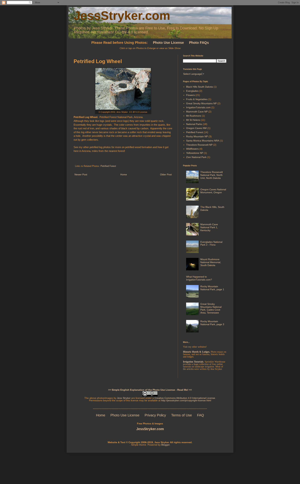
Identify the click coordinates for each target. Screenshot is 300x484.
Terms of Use (181, 415)
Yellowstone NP (194, 153)
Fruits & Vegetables (196, 99)
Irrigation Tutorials (193, 361)
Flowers (190, 95)
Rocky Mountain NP (197, 136)
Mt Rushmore (193, 115)
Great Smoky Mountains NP (201, 103)
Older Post (166, 174)
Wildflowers (192, 148)
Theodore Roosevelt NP (199, 144)
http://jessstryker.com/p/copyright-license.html (186, 400)
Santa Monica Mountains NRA (202, 140)
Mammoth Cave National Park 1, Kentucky (209, 227)
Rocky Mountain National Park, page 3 (212, 323)
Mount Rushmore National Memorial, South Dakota (210, 262)
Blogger (165, 444)
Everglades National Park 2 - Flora (211, 243)
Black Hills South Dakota (199, 86)
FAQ (200, 415)
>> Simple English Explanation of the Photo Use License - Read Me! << (150, 389)
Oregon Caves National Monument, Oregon (213, 191)
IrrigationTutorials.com (198, 107)
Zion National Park (196, 157)
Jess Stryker (124, 398)
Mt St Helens (193, 120)
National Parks (194, 124)
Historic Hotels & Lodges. (196, 352)
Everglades (192, 91)
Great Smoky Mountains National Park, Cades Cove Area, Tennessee (211, 308)
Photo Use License (124, 415)
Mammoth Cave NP (197, 111)
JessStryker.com (122, 15)
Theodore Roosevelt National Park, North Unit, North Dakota (211, 175)
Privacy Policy (158, 415)
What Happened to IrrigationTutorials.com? (199, 278)
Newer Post (80, 174)
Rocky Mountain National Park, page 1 (212, 288)
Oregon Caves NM (196, 128)
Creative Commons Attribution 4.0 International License (185, 398)
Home (123, 174)
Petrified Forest (108, 166)
